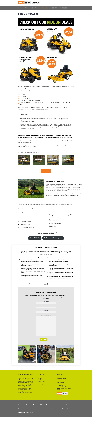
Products (33, 8)
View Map (40, 384)
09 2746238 (64, 107)
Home (19, 8)
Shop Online (63, 8)
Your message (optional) (46, 315)
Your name (46, 301)
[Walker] (39, 160)
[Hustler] (53, 160)
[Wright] (68, 160)
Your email (45, 306)
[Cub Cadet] (24, 160)
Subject (46, 310)
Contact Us (54, 8)
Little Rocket (25, 422)
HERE (66, 283)
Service (26, 8)
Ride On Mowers (43, 8)
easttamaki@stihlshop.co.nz (53, 238)
